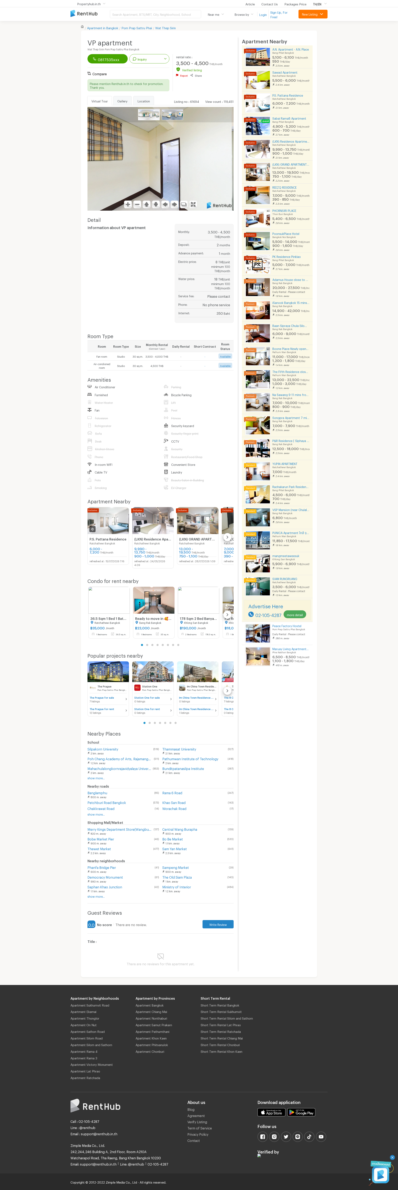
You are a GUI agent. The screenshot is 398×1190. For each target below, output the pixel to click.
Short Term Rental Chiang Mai (222, 1037)
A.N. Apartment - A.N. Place (290, 49)
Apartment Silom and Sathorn (91, 1044)
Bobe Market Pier (100, 838)
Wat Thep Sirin (165, 27)
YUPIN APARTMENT (284, 463)
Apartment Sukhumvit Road (89, 1004)
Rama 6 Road (172, 792)
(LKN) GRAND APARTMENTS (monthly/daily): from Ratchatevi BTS (290, 164)
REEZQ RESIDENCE (284, 187)
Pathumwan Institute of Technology (190, 758)
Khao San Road (174, 802)
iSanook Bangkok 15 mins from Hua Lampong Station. (290, 302)
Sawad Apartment (284, 72)
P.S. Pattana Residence (287, 95)
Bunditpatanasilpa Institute (183, 768)
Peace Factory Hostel (286, 625)
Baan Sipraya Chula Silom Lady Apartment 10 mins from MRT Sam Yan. (290, 325)
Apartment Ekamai (83, 1011)
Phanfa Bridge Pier (101, 867)
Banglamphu (97, 792)
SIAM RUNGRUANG (284, 578)
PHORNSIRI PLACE (284, 210)
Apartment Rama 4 (83, 1051)
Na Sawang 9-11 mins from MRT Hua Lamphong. (290, 394)
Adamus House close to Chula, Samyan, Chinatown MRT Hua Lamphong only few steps (290, 279)
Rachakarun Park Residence (290, 486)
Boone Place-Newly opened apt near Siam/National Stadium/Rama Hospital (290, 348)
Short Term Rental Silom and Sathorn (227, 1017)
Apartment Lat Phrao (85, 1070)
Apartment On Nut (83, 1024)
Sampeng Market (175, 867)
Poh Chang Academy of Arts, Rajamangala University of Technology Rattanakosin (119, 758)
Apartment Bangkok (150, 1004)
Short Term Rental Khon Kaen (221, 1051)
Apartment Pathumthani (152, 1031)
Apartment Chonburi (150, 1051)
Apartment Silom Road (86, 1037)
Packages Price (295, 3)
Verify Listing (197, 1121)
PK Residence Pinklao (286, 256)
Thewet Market (99, 848)
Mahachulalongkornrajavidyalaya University (119, 768)
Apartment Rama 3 (83, 1057)
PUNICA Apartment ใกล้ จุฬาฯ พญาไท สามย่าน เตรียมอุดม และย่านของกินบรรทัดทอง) (290, 532)
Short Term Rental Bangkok (220, 1004)
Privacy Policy (197, 1133)
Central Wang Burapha (179, 828)
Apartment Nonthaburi (151, 1017)
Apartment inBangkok (102, 27)
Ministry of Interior (176, 886)
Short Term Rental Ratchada (221, 1031)
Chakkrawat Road (100, 808)
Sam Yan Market (174, 848)
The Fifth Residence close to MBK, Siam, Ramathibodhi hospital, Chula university (290, 371)
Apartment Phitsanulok (152, 1044)
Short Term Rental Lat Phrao (221, 1024)
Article (250, 3)
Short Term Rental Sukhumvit (221, 1011)
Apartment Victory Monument (91, 1064)
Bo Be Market (172, 838)
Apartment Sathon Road (87, 1031)
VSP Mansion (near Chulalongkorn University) (290, 509)
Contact (193, 1140)
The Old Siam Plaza (177, 876)
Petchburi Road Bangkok (106, 802)
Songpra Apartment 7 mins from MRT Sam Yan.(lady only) (290, 417)
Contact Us (269, 3)
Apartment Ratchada (85, 1077)
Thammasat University (179, 748)
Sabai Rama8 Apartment (289, 118)
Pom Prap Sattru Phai (136, 27)
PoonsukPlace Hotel (285, 233)
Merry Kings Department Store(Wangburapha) (119, 828)
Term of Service (199, 1127)
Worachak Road (174, 808)
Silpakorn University (102, 748)
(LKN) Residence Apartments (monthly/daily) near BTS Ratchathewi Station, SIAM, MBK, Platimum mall (290, 141)
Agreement (196, 1115)
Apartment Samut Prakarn (154, 1024)
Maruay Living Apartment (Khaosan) (290, 648)
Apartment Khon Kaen (151, 1037)
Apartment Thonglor (84, 1017)
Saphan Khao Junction (104, 886)
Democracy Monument (105, 876)
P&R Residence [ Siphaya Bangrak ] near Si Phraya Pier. (290, 440)
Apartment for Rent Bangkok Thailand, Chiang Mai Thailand (90, 14)
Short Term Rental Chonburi (220, 1044)
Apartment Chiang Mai (151, 1011)
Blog (190, 1108)
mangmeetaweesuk (285, 555)
